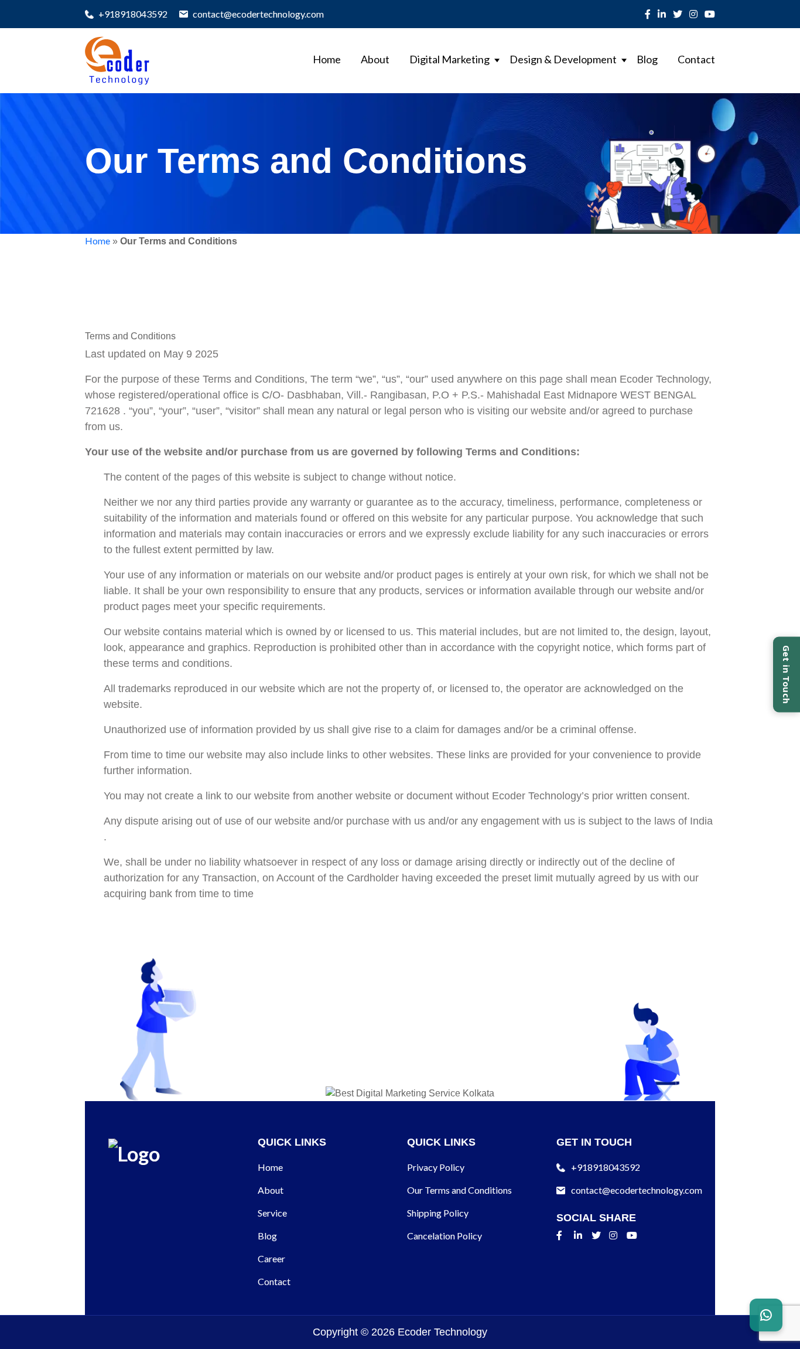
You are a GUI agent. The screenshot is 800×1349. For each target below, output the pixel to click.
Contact (696, 59)
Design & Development (563, 59)
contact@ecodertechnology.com (258, 13)
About (375, 59)
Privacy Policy (435, 1167)
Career (271, 1258)
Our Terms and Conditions (459, 1189)
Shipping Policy (438, 1212)
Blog (647, 59)
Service (272, 1212)
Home (327, 59)
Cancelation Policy (444, 1235)
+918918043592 (132, 13)
